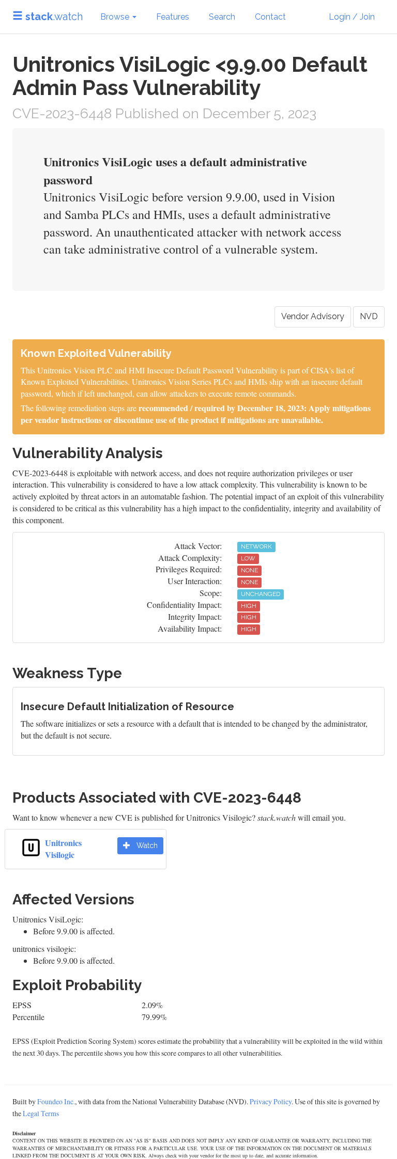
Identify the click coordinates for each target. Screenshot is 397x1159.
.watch (54, 16)
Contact (270, 17)
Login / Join (352, 17)
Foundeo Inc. (56, 1101)
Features (172, 17)
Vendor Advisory (312, 316)
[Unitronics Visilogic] (31, 846)
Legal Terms (41, 1113)
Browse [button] (115, 17)
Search (222, 17)
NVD (369, 316)
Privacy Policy (271, 1101)
